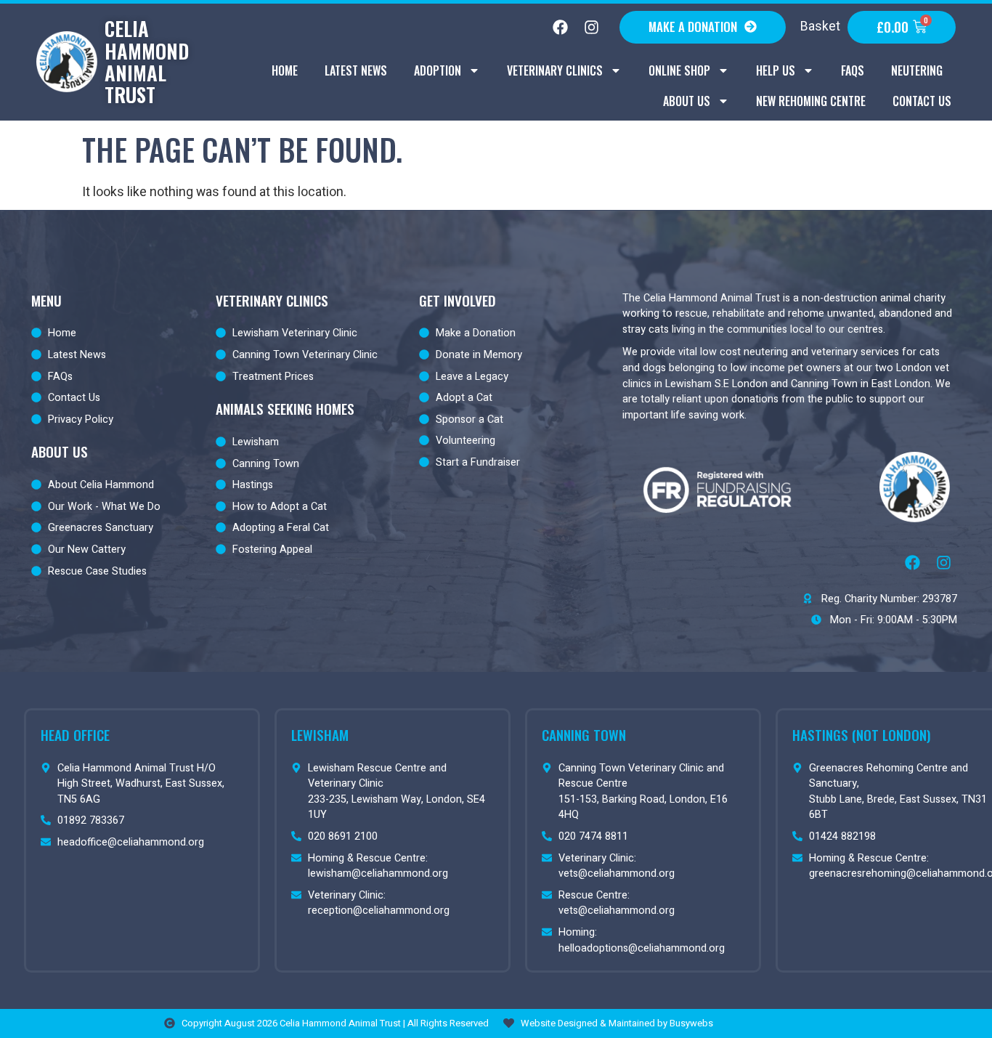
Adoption (437, 70)
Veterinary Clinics (555, 70)
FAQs (852, 70)
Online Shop (679, 70)
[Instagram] (591, 27)
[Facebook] (560, 27)
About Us (686, 101)
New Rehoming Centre (811, 101)
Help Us (775, 70)
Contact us (922, 101)
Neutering (917, 70)
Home (285, 70)
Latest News (356, 70)
